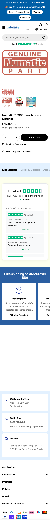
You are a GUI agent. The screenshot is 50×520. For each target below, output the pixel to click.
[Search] (44, 37)
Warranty (37, 12)
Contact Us (25, 17)
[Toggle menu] (4, 27)
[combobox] (25, 37)
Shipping (6, 128)
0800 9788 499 (37, 2)
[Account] (40, 24)
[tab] (10, 170)
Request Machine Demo (19, 12)
